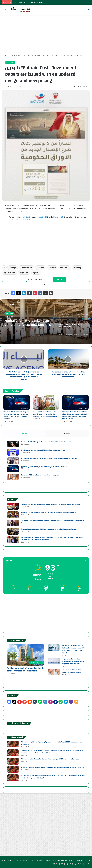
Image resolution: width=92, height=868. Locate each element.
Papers (52, 267)
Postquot (65, 267)
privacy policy (79, 860)
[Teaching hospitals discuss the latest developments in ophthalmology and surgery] (13, 531)
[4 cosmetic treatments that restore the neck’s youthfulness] (54, 672)
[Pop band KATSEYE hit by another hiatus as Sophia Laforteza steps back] (13, 444)
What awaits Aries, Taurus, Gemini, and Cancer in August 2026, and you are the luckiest (50, 759)
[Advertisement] (46, 32)
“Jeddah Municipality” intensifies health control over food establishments (25, 669)
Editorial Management (59, 860)
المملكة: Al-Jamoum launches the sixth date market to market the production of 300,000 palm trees (45, 414)
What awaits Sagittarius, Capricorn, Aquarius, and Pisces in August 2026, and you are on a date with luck (51, 743)
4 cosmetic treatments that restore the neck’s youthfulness (72, 671)
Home (9, 55)
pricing (78, 267)
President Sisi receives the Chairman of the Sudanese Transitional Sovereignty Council (50, 504)
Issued (41, 267)
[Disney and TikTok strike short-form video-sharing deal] (13, 477)
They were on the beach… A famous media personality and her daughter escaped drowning (73, 661)
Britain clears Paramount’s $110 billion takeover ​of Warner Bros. (43, 450)
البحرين (36, 272)
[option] (46, 321)
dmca (88, 860)
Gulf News (16, 55)
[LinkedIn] (24, 293)
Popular (67, 433)
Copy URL (59, 279)
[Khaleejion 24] (20, 9)
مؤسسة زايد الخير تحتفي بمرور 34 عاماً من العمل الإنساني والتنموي (44, 466)
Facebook (16, 220)
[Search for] (89, 10)
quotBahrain (10, 272)
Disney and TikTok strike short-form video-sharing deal (40, 475)
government (27, 267)
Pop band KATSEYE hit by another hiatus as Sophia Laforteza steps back (46, 441)
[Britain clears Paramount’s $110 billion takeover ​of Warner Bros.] (13, 452)
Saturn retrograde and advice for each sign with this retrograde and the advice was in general (52, 767)
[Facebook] (13, 293)
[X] (18, 293)
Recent (24, 433)
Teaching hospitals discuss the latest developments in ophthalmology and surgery (49, 529)
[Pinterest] (35, 293)
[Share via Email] (45, 293)
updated (24, 272)
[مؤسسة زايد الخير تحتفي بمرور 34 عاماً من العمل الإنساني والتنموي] (13, 468)
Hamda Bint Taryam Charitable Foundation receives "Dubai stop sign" (28, 323)
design (13, 267)
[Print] (51, 293)
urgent (71, 860)
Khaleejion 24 (26, 217)
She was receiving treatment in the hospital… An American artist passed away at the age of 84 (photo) (73, 649)
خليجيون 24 (7, 860)
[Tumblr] (29, 293)
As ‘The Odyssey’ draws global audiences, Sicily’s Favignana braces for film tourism (49, 458)
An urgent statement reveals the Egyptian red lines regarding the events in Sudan (48, 512)
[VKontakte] (40, 293)
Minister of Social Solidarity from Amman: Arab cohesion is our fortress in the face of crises (52, 520)
